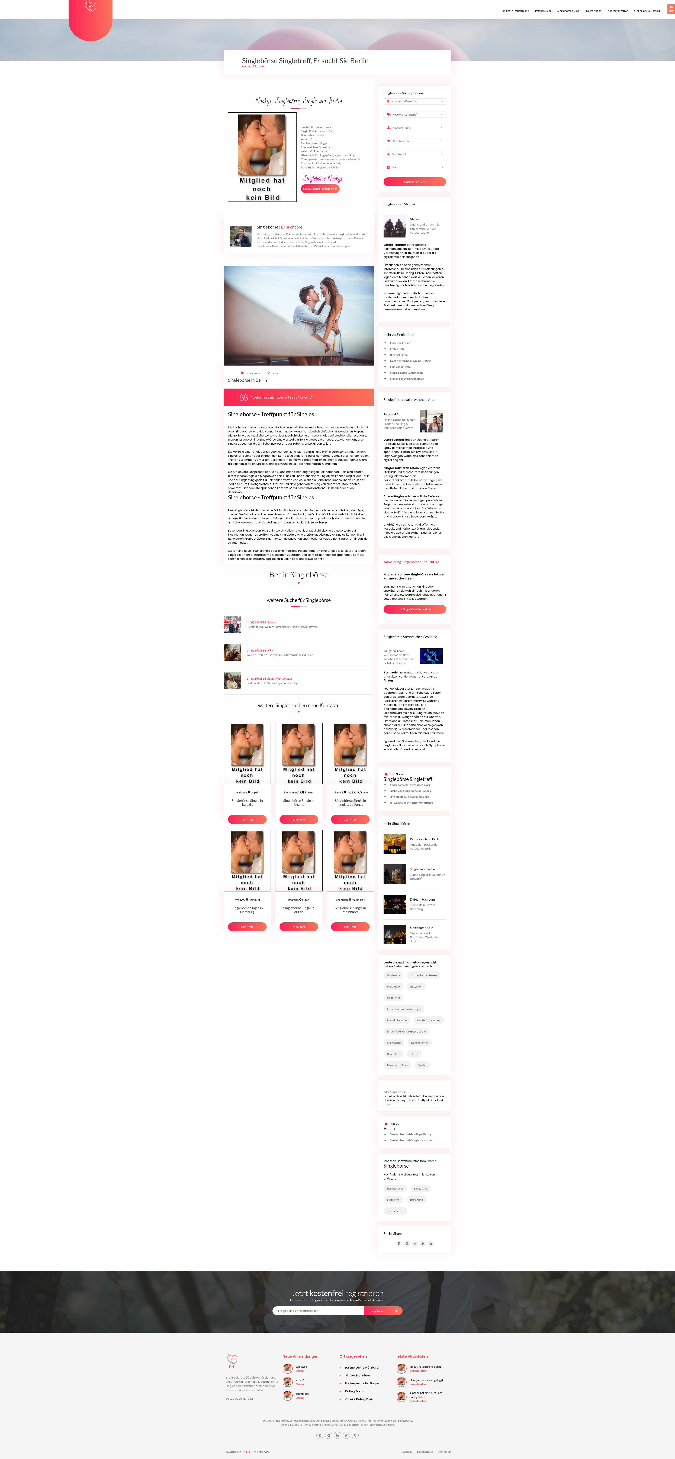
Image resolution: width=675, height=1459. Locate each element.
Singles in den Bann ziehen (406, 372)
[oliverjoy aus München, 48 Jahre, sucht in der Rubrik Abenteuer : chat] (402, 1381)
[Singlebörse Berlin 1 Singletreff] (90, 5)
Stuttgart (423, 1100)
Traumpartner (395, 1211)
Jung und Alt (392, 414)
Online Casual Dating (647, 10)
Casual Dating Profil (359, 1399)
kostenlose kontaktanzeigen (404, 1009)
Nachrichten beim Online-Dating (410, 360)
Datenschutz (425, 1451)
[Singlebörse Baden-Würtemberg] (232, 680)
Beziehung (416, 1199)
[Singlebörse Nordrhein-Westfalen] (232, 652)
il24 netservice (260, 1451)
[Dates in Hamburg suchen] (395, 904)
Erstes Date (397, 348)
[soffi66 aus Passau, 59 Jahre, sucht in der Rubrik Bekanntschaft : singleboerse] (288, 1381)
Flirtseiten (393, 1199)
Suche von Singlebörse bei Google (411, 790)
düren (298, 899)
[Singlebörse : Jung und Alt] (431, 421)
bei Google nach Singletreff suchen (411, 802)
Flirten (414, 1054)
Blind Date (393, 1054)
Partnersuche (543, 10)
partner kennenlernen (423, 975)
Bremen (439, 1095)
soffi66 (300, 1380)
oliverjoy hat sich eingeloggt (426, 1380)
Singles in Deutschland (515, 10)
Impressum (444, 1451)
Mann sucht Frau (397, 1065)
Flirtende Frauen (400, 342)
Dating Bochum (356, 1391)
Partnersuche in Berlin (425, 839)
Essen (387, 1104)
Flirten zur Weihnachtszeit (407, 378)
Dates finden (594, 10)
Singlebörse (253, 372)
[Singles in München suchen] (395, 873)
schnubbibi (302, 1393)
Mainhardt (350, 899)
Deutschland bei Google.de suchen (411, 1140)
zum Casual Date (400, 366)
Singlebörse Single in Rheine (298, 802)
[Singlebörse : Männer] (395, 225)
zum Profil (247, 819)
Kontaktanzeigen (618, 10)
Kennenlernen (419, 1042)
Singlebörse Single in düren (298, 910)
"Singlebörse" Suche (415, 181)
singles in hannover (428, 1020)
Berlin (275, 372)
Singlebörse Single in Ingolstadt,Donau (350, 802)
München (409, 1095)
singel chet (393, 997)
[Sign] (667, 4)
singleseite (393, 975)
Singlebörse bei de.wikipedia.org (410, 784)
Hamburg (247, 899)
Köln (418, 1095)
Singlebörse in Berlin (247, 380)
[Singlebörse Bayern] (232, 624)
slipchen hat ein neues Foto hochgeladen (426, 1395)
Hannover (428, 1095)
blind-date (393, 986)
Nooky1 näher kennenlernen (320, 188)
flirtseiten (416, 986)
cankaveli (301, 1366)
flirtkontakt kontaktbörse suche (406, 1031)
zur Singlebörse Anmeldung (414, 609)
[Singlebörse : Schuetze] (431, 655)
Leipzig (247, 792)
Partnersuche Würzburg (362, 1368)
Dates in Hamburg (422, 899)
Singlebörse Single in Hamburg (247, 910)
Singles (422, 1065)
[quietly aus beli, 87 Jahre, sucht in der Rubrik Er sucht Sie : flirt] (402, 1368)
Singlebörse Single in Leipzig (247, 802)
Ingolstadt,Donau (350, 792)
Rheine (298, 792)
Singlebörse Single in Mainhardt (350, 910)
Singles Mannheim (358, 1375)
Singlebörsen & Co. (568, 10)
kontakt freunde (397, 1020)
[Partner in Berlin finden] (395, 843)
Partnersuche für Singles (362, 1383)
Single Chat (421, 1188)
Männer (415, 219)
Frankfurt (411, 1100)
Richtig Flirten (399, 354)
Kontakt (407, 1451)
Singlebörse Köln (421, 928)
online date (394, 1042)
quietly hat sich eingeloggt (425, 1366)
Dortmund (390, 1100)
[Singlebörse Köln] (395, 934)
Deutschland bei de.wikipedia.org (410, 1134)
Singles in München (423, 869)
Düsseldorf (436, 1100)
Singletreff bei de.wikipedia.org (409, 796)
